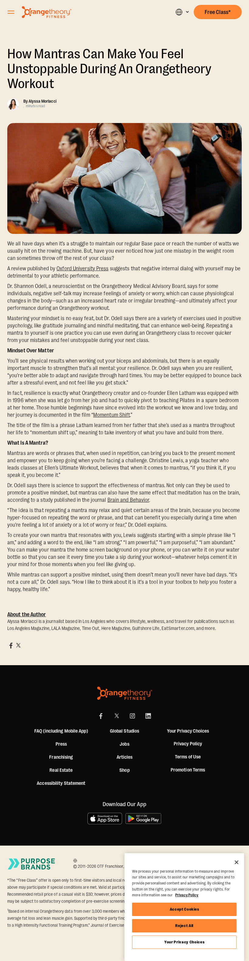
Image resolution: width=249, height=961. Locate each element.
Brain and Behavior (128, 500)
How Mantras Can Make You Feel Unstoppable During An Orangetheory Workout (109, 68)
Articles (125, 757)
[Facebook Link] (100, 716)
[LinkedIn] (148, 716)
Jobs (124, 744)
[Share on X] (18, 645)
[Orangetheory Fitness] (124, 693)
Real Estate (61, 770)
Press (61, 744)
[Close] (236, 862)
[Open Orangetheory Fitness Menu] (11, 12)
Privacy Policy (188, 744)
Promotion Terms (188, 770)
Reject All (184, 925)
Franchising (61, 757)
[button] (182, 12)
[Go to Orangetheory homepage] (46, 12)
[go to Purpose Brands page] (31, 864)
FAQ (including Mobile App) (61, 731)
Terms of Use (188, 757)
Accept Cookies (184, 909)
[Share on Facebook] (11, 645)
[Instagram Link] (132, 716)
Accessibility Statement (61, 783)
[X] (116, 716)
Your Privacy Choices (184, 942)
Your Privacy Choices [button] (188, 731)
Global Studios (124, 731)
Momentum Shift (111, 415)
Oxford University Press (82, 268)
